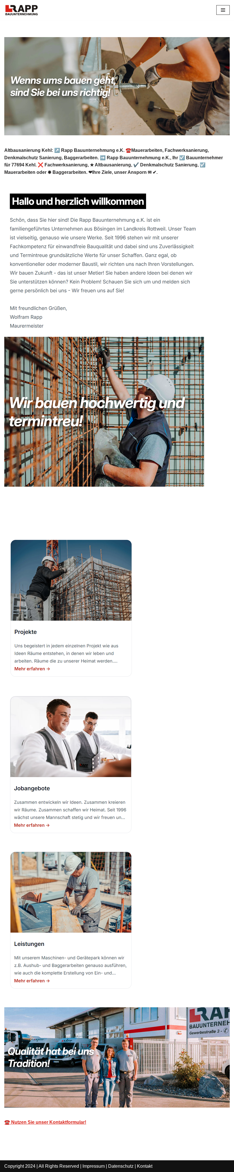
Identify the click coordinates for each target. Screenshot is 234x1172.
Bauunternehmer (32, 517)
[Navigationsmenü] (223, 10)
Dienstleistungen (88, 517)
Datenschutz (121, 1166)
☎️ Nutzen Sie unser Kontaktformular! (45, 1122)
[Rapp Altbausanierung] (21, 10)
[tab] (31, 517)
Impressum (93, 1166)
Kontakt (144, 1166)
